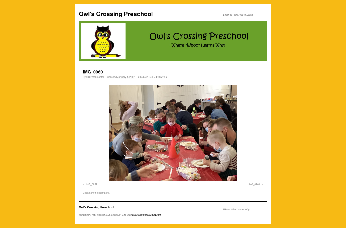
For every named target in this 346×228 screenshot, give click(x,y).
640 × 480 (154, 76)
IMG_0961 (254, 184)
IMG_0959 (91, 184)
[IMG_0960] (173, 133)
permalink (104, 192)
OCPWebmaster (95, 76)
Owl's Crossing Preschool (116, 13)
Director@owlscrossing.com (146, 214)
